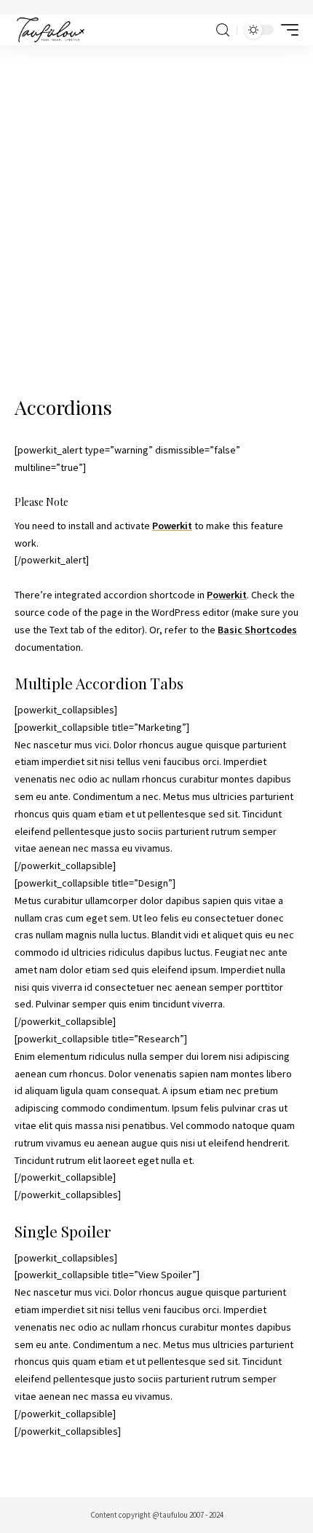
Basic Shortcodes (257, 629)
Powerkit (172, 525)
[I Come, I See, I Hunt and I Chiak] (51, 30)
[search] (223, 30)
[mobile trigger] (286, 30)
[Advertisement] (156, 208)
